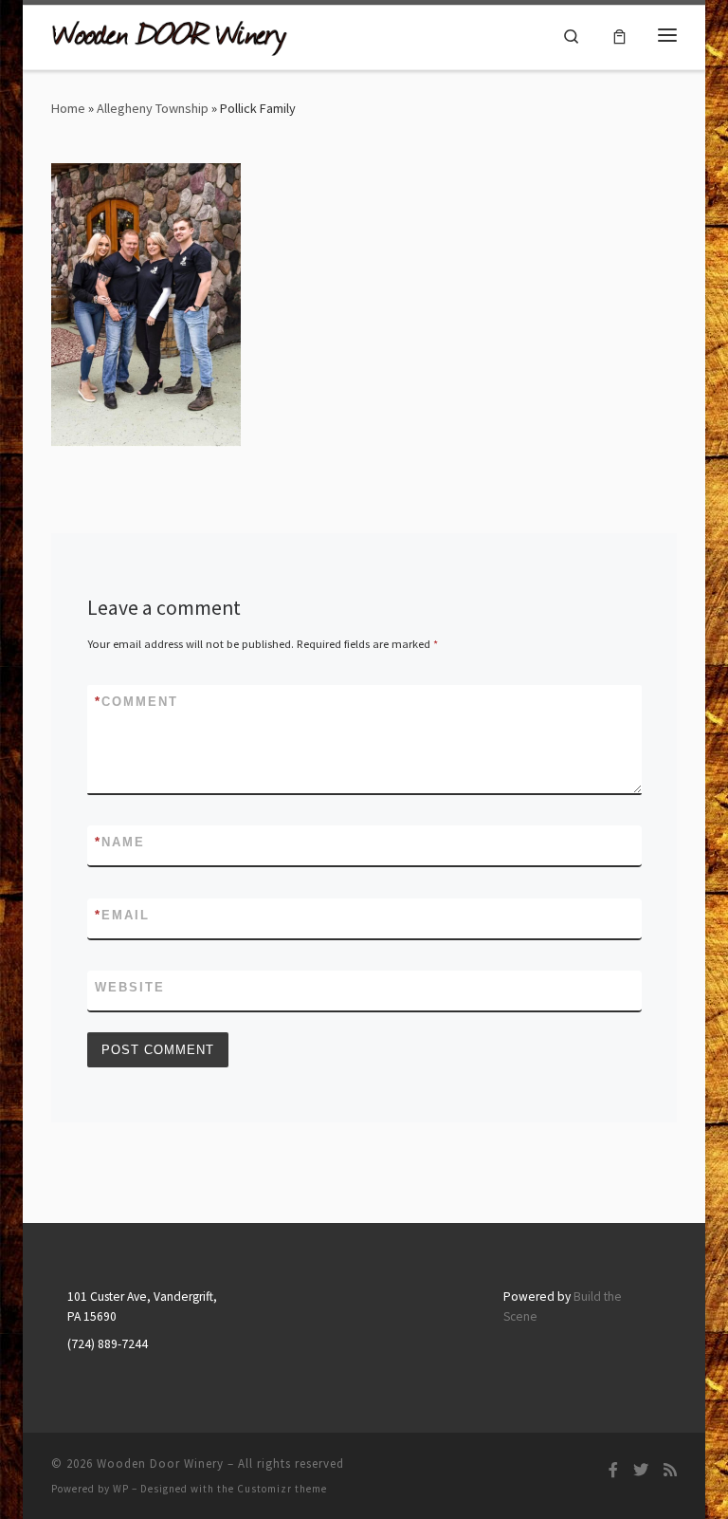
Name (120, 842)
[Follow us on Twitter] (640, 1470)
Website (130, 987)
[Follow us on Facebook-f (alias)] (613, 1470)
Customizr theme (282, 1488)
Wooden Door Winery (160, 1463)
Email (122, 915)
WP (121, 1488)
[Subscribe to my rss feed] (670, 1470)
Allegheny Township (153, 108)
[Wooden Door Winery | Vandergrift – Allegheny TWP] (169, 35)
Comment (136, 702)
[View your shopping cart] (619, 35)
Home (68, 108)
